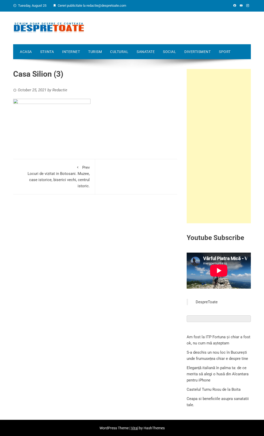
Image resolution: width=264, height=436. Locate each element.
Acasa (26, 52)
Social (169, 52)
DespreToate (207, 302)
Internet (71, 52)
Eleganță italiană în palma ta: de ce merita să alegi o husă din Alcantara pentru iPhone (218, 374)
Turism (95, 52)
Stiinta (47, 52)
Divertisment (197, 52)
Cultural (119, 52)
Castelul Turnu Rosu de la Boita (214, 389)
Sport (225, 52)
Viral (134, 428)
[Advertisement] (219, 146)
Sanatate (146, 52)
